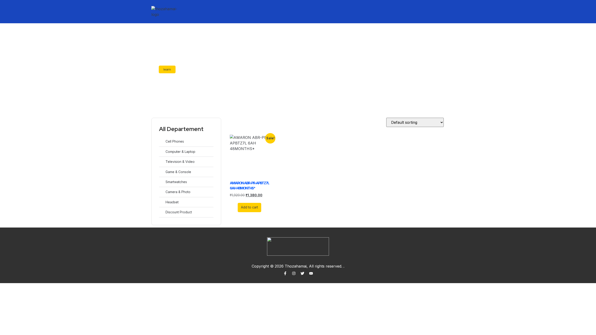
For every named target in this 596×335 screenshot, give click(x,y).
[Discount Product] (161, 212)
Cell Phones (175, 141)
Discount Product (179, 212)
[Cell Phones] (161, 141)
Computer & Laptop (180, 152)
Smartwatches (176, 182)
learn (167, 69)
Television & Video (180, 162)
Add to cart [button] (249, 207)
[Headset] (161, 202)
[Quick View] (235, 207)
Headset (172, 202)
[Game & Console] (161, 171)
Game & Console (178, 172)
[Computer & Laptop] (161, 151)
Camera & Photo (178, 192)
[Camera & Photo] (161, 191)
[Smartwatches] (161, 181)
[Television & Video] (161, 161)
